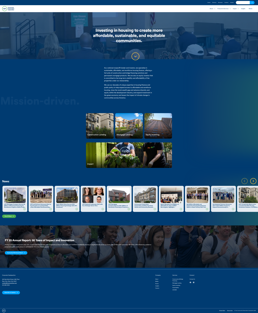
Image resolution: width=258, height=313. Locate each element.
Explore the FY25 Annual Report (15, 252)
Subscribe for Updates (10, 292)
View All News (8, 216)
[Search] (252, 2)
